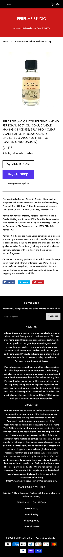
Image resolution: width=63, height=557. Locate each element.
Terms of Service (31, 526)
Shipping (7, 153)
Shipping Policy (31, 520)
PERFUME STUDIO (31, 18)
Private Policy (31, 508)
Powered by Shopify (45, 537)
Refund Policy (31, 514)
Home (5, 41)
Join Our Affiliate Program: (16, 493)
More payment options (18, 183)
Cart (58, 4)
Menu (9, 4)
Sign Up (53, 316)
